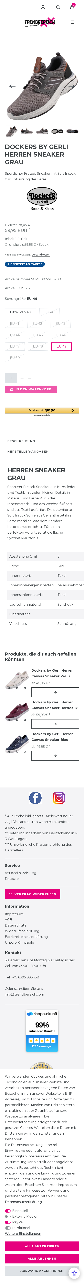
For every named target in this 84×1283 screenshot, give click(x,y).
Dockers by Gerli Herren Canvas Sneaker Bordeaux (54, 705)
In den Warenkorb (34, 389)
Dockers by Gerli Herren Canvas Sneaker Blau (52, 737)
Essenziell (20, 1211)
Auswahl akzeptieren (42, 1271)
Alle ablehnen (42, 1258)
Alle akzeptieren (42, 1246)
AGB (8, 920)
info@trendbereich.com (24, 994)
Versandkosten (41, 254)
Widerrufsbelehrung (22, 931)
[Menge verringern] (29, 378)
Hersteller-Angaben (28, 451)
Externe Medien (25, 1216)
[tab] (21, 441)
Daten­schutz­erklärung (23, 1202)
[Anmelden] (43, 7)
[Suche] (58, 7)
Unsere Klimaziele (19, 942)
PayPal (18, 1222)
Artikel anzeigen (55, 692)
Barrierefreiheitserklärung (26, 937)
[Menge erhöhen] (22, 378)
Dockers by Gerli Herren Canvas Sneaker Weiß (52, 673)
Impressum (14, 914)
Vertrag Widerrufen (35, 894)
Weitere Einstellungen (23, 1234)
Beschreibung (21, 441)
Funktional (21, 1228)
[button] (42, 412)
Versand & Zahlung (20, 873)
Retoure (12, 879)
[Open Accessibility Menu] (74, 1273)
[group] (17, 680)
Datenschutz (15, 925)
